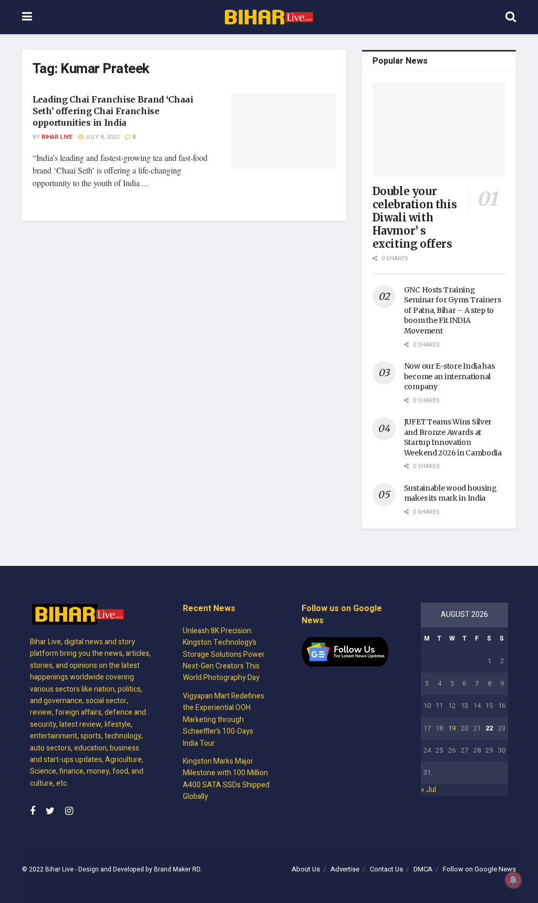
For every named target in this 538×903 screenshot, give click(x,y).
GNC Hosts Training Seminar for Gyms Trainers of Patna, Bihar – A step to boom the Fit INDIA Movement (452, 310)
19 (452, 728)
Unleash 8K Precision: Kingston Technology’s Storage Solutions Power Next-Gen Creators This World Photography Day (224, 654)
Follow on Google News (479, 869)
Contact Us (386, 869)
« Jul (428, 789)
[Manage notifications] (513, 879)
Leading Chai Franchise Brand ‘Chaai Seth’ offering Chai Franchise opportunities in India (113, 111)
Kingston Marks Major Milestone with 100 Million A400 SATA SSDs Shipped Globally (226, 779)
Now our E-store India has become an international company (449, 376)
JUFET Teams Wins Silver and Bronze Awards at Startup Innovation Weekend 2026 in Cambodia (453, 437)
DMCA (422, 869)
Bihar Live (57, 137)
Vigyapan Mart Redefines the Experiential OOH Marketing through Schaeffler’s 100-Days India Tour (223, 720)
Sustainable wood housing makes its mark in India (450, 493)
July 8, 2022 (101, 137)
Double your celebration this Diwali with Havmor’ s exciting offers (415, 217)
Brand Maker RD (177, 869)
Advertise (344, 869)
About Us (306, 869)
